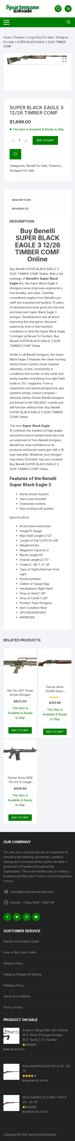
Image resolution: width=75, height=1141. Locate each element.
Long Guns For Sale (40, 37)
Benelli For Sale (36, 166)
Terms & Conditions (16, 996)
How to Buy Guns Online (19, 952)
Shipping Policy (13, 985)
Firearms (19, 37)
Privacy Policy (13, 1007)
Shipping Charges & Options (22, 974)
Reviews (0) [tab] (20, 208)
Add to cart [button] (20, 730)
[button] (64, 60)
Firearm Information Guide (21, 941)
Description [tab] (21, 199)
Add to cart (45, 140)
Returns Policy (13, 963)
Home (7, 37)
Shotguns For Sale (22, 170)
